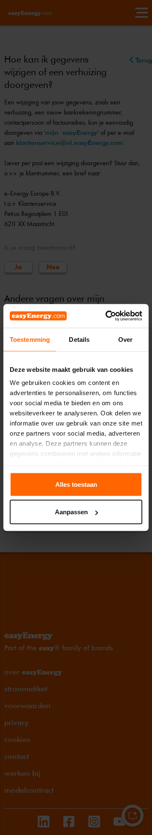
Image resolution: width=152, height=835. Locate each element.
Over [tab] (125, 339)
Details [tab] (79, 339)
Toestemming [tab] (30, 339)
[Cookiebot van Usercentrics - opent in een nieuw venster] (107, 316)
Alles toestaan (76, 484)
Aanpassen (71, 512)
